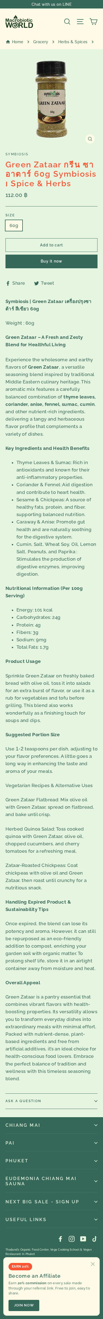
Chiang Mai (22, 1125)
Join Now (24, 1305)
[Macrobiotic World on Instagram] (72, 1238)
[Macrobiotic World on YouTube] (83, 1238)
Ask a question (23, 1101)
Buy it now (51, 261)
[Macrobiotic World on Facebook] (60, 1238)
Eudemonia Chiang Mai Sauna (41, 1181)
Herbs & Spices (73, 42)
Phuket (17, 1160)
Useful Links (26, 1219)
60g (14, 225)
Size (10, 215)
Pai (10, 1143)
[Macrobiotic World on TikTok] (94, 1238)
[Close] (93, 1264)
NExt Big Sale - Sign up (42, 1201)
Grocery (40, 42)
